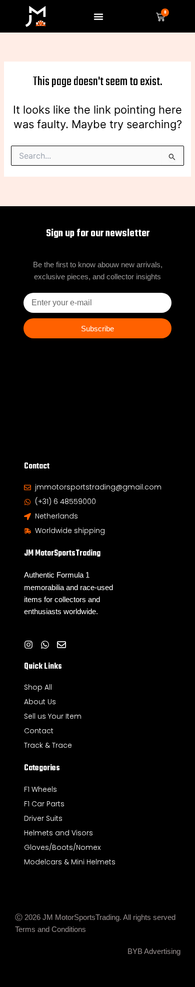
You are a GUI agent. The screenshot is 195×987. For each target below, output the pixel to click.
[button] (98, 16)
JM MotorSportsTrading (62, 553)
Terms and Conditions (50, 929)
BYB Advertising (154, 951)
